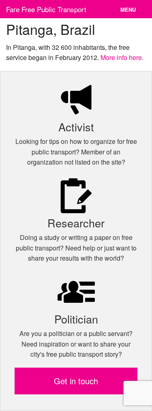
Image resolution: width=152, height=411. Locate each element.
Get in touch (76, 381)
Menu (128, 9)
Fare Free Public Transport (46, 9)
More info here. (122, 57)
